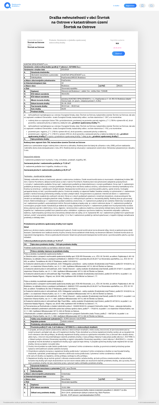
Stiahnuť (118, 53)
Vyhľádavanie (150, 6)
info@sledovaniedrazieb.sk (49, 402)
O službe (116, 6)
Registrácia (130, 6)
